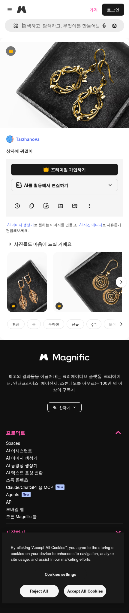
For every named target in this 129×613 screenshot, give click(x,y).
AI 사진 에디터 (90, 224)
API (9, 502)
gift (94, 323)
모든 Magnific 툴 (21, 516)
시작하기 (15, 532)
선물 (75, 323)
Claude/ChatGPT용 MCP (34, 487)
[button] (64, 407)
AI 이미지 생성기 (20, 224)
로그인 (113, 10)
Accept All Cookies (85, 591)
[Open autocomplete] (13, 25)
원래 (34, 51)
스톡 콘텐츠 (17, 480)
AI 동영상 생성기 (22, 465)
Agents (17, 494)
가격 (93, 10)
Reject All (39, 591)
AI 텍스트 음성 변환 (24, 472)
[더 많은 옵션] (89, 206)
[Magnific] (64, 358)
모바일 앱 (15, 509)
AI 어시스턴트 (19, 451)
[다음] (121, 282)
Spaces (13, 443)
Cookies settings (60, 574)
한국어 (64, 407)
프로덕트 (15, 432)
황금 (16, 323)
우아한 (53, 323)
